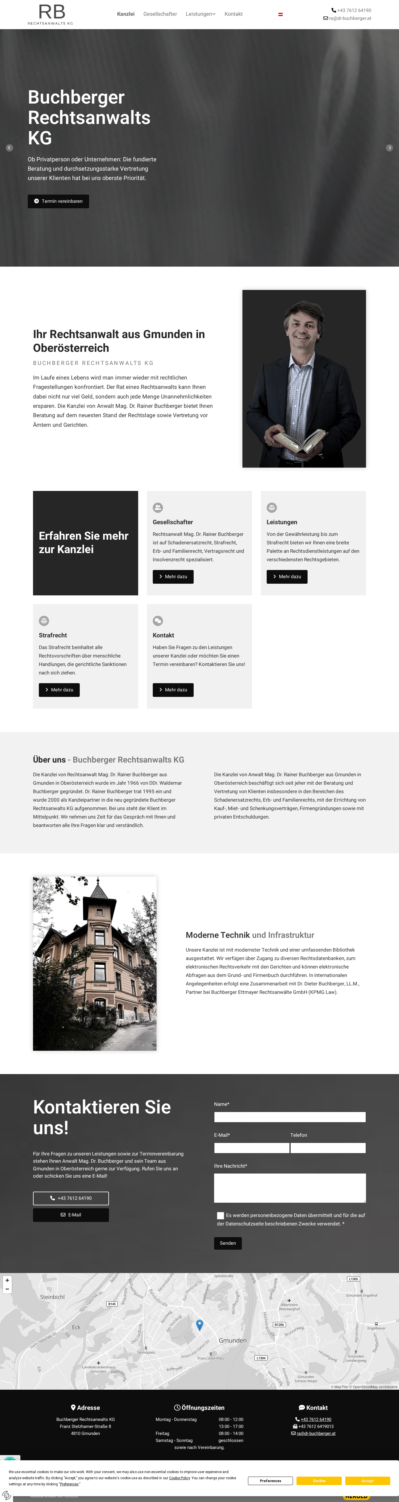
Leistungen (199, 14)
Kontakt (234, 14)
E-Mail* (222, 1135)
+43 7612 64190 (354, 10)
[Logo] (53, 14)
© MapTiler (339, 1386)
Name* (221, 1104)
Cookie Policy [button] (179, 1478)
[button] (58, 201)
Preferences (270, 1481)
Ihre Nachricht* (230, 1166)
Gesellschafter (160, 14)
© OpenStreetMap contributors (373, 1386)
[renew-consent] (6, 1495)
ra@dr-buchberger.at (350, 18)
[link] (200, 14)
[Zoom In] (7, 1280)
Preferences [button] (69, 1484)
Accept (368, 1481)
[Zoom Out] (7, 1289)
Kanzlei (126, 14)
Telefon (298, 1135)
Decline (319, 1481)
